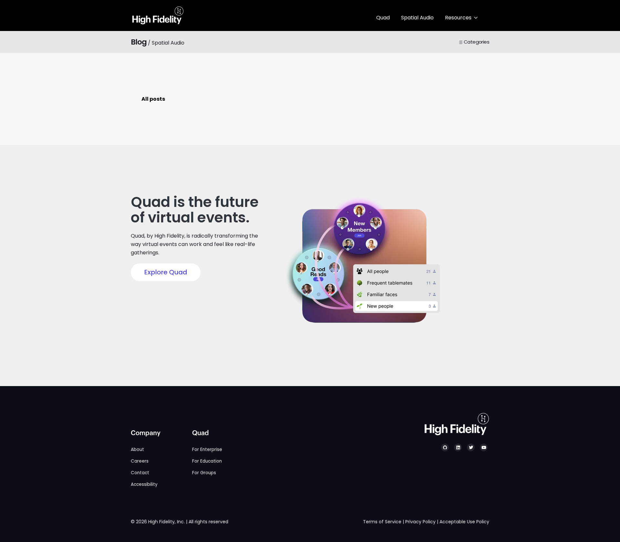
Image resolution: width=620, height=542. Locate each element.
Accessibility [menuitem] (144, 484)
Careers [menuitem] (140, 461)
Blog (139, 42)
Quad (383, 17)
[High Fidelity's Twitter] (471, 447)
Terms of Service (382, 521)
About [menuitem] (137, 449)
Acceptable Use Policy (464, 521)
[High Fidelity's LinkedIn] (458, 447)
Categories (476, 41)
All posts (153, 99)
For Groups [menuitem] (204, 473)
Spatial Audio (417, 17)
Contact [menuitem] (140, 473)
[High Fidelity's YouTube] (484, 447)
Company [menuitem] (145, 433)
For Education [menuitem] (207, 461)
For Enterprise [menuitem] (207, 449)
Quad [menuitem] (200, 433)
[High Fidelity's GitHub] (445, 447)
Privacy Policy (420, 521)
